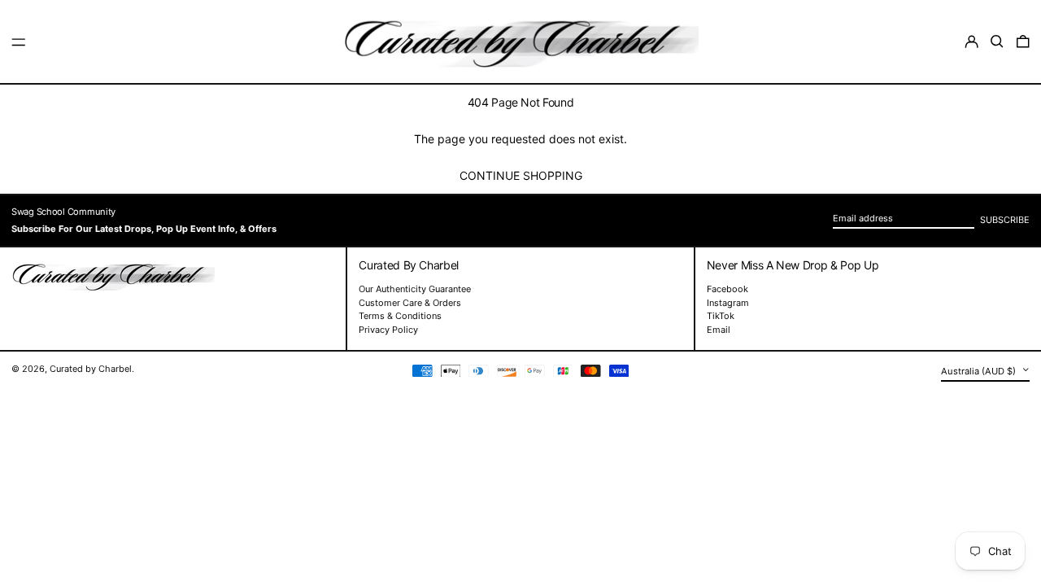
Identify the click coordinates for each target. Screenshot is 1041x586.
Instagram (728, 303)
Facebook (727, 289)
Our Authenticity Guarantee (415, 289)
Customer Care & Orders (410, 302)
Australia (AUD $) (979, 371)
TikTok (720, 316)
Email (718, 330)
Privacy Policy (388, 329)
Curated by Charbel (91, 368)
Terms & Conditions (400, 315)
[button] (997, 41)
